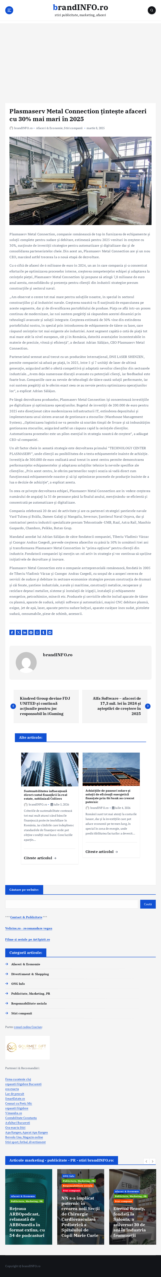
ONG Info (18, 984)
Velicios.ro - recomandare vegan (28, 928)
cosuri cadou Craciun (28, 1027)
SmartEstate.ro (15, 1098)
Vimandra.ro (13, 1113)
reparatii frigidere (16, 1108)
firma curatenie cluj (18, 1079)
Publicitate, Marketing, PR (30, 993)
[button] (146, 1161)
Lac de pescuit (14, 1094)
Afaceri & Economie (49, 128)
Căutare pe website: (24, 890)
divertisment (37, 1142)
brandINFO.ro (23, 128)
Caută (148, 904)
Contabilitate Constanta (21, 1118)
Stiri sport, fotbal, (17, 1142)
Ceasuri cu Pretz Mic (18, 1103)
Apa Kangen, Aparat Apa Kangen (26, 1132)
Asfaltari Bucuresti (17, 1123)
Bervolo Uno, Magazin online (24, 1137)
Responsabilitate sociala (29, 1003)
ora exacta (12, 1089)
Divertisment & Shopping (30, 974)
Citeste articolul (38, 857)
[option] (28, 1207)
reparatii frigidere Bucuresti (23, 1084)
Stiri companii (73, 128)
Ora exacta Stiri (15, 1127)
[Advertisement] (80, 63)
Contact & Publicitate (26, 917)
